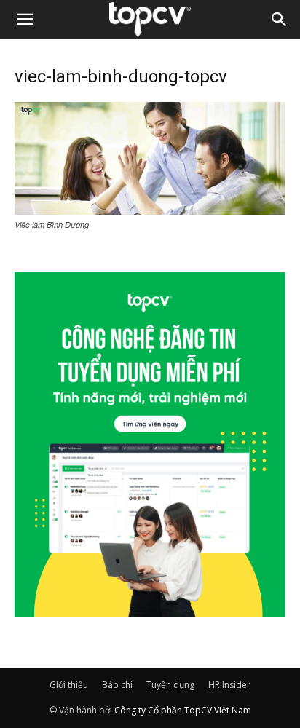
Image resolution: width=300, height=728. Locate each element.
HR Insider (229, 684)
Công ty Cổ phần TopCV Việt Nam (182, 710)
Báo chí (117, 684)
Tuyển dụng (170, 684)
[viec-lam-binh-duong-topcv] (150, 210)
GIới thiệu (69, 684)
